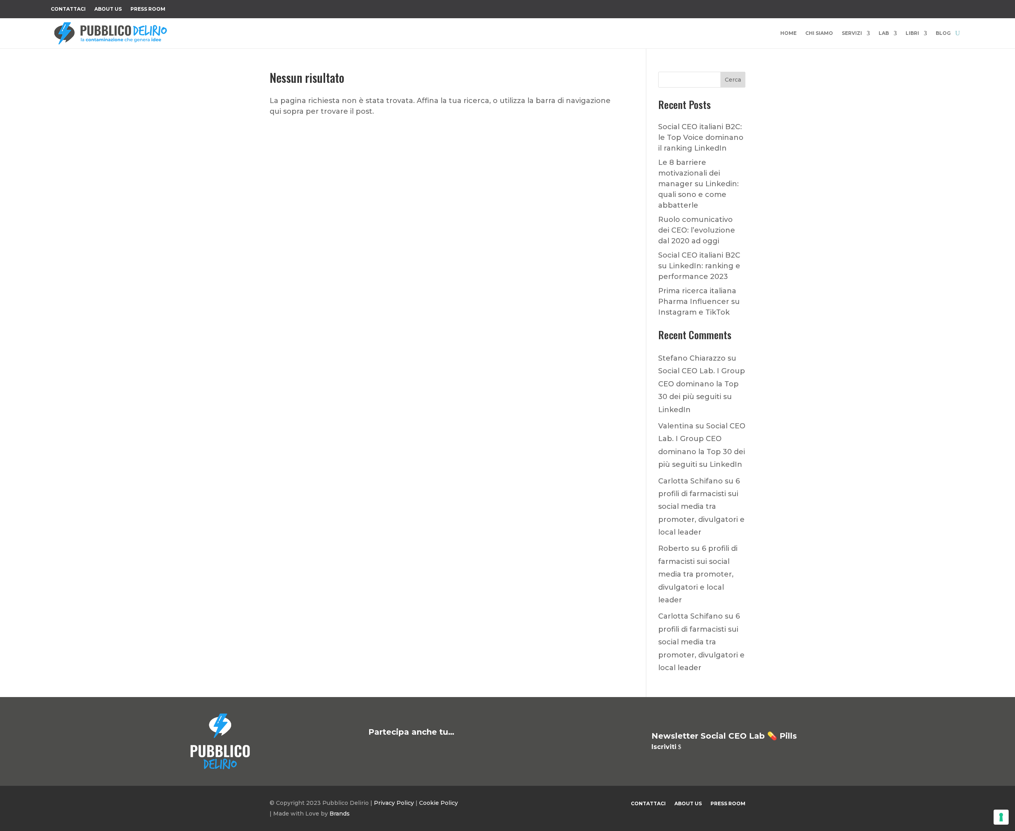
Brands (339, 813)
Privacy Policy (394, 802)
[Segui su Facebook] (878, 7)
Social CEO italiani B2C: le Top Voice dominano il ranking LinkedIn (700, 137)
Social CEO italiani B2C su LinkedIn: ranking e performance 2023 (699, 266)
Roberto (673, 548)
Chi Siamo (819, 33)
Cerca (733, 79)
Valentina (675, 426)
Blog (943, 33)
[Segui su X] (894, 7)
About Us (108, 9)
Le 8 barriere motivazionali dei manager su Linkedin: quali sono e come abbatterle (698, 184)
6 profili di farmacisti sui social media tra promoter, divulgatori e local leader (701, 507)
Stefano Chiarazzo (692, 358)
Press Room (147, 9)
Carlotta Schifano (690, 481)
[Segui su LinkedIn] (942, 7)
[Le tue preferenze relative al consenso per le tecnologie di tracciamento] (1001, 817)
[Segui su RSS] (958, 7)
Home (788, 33)
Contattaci (68, 9)
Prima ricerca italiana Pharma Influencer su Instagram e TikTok (699, 302)
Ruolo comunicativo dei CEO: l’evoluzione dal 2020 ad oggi (696, 230)
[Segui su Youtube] (926, 7)
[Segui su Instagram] (910, 7)
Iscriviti (663, 747)
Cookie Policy (438, 802)
